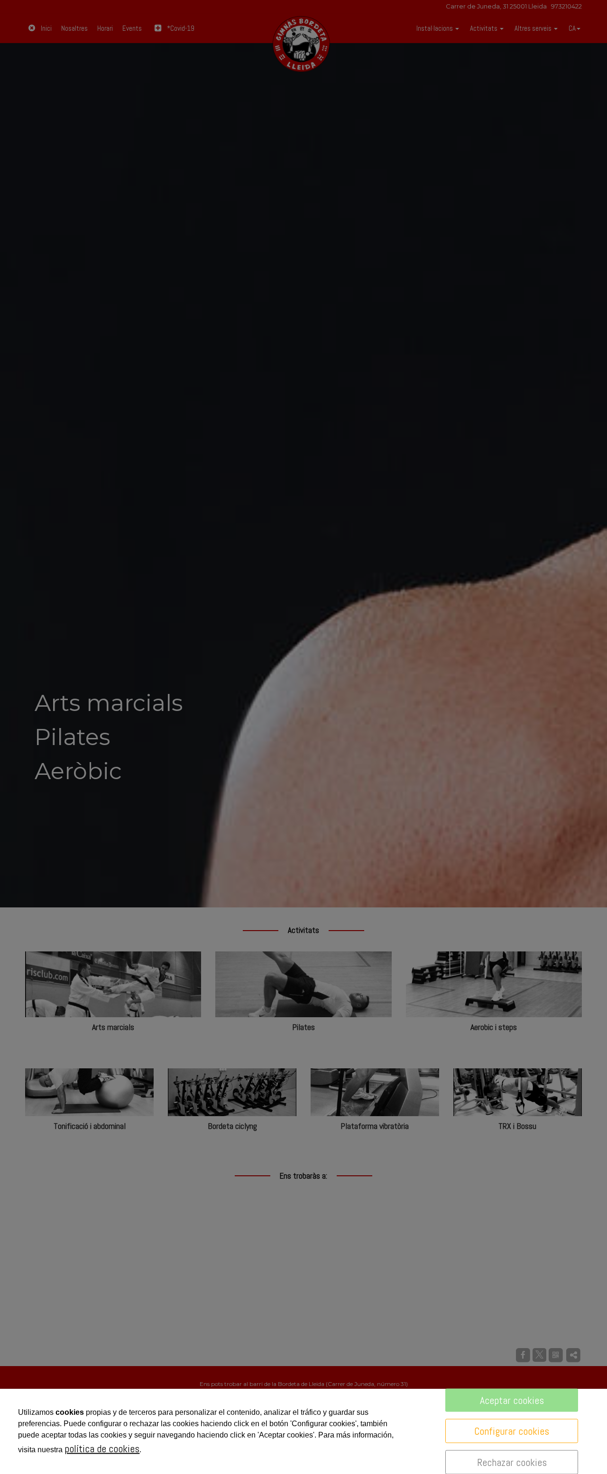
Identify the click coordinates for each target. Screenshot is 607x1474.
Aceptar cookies (512, 1400)
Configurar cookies (511, 1431)
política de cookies (101, 1448)
